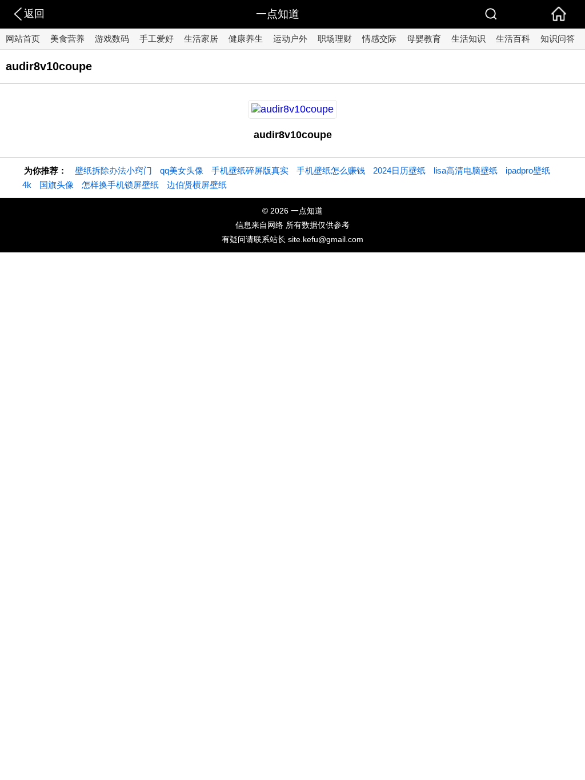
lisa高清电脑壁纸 (466, 170)
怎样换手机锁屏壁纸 (120, 185)
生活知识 (468, 38)
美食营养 (67, 38)
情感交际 (379, 38)
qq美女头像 (181, 170)
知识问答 (557, 38)
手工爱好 (156, 38)
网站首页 (23, 38)
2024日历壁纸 (399, 170)
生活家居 (201, 38)
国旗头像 (56, 185)
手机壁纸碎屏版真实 (250, 170)
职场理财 (335, 38)
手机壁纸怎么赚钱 (330, 170)
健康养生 (246, 38)
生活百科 (513, 38)
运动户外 (290, 38)
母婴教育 (424, 38)
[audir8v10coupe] (292, 109)
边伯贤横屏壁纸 (197, 185)
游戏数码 (112, 38)
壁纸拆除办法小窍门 (113, 170)
